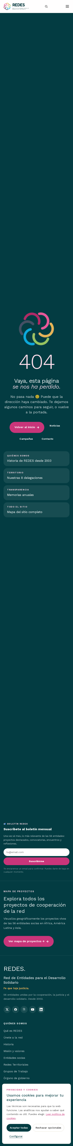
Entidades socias (14, 1057)
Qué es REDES (13, 1030)
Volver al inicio (25, 427)
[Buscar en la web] (46, 6)
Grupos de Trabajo (16, 1071)
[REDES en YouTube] (32, 1009)
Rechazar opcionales (48, 1127)
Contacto (48, 438)
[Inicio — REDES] (16, 6)
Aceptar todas (19, 1127)
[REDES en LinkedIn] (41, 1009)
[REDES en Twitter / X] (7, 1009)
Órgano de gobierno (17, 1078)
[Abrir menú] (67, 6)
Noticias (55, 425)
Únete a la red (13, 1037)
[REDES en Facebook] (15, 1009)
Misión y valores (14, 1051)
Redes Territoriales (16, 1064)
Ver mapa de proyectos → (26, 941)
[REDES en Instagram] (24, 1009)
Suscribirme (36, 861)
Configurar (16, 1136)
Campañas (26, 438)
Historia (9, 1044)
